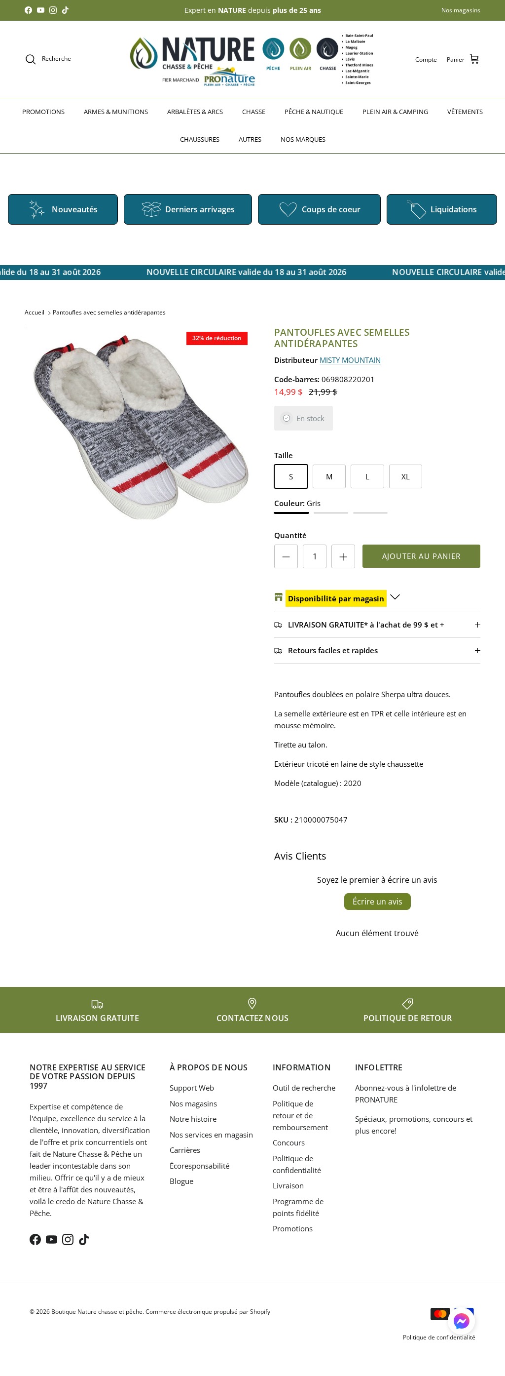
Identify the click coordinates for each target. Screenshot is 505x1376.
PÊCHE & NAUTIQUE (314, 111)
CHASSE (253, 111)
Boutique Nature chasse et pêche (97, 1311)
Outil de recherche (304, 1088)
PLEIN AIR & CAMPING (395, 111)
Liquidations (454, 209)
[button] (461, 1321)
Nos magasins (460, 10)
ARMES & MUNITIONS (116, 111)
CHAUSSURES (199, 139)
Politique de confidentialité (439, 1337)
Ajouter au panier (421, 556)
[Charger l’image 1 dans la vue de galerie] (138, 423)
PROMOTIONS (43, 111)
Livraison (288, 1185)
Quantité (290, 535)
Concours (289, 1142)
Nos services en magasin (211, 1135)
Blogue (181, 1181)
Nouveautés (75, 209)
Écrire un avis (377, 901)
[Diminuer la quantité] (286, 556)
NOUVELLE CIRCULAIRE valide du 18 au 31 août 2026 (243, 272)
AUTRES (250, 139)
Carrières (185, 1150)
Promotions (293, 1228)
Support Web (192, 1088)
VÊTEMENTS (465, 111)
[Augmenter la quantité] (343, 556)
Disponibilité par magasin (336, 598)
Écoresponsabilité (199, 1166)
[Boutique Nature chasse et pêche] (252, 59)
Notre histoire (193, 1119)
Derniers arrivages (200, 209)
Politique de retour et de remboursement (300, 1115)
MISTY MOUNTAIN (350, 360)
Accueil (34, 312)
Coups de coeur (331, 209)
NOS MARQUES (303, 139)
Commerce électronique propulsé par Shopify (207, 1311)
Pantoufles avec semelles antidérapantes (109, 312)
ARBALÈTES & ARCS (195, 111)
